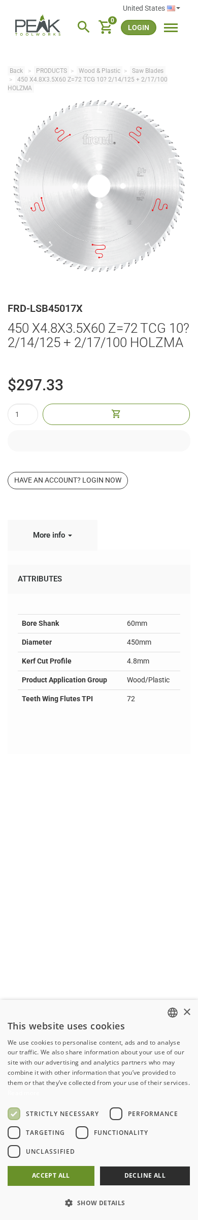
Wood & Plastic (99, 70)
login (138, 27)
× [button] (186, 1012)
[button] (99, 1202)
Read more (24, 1093)
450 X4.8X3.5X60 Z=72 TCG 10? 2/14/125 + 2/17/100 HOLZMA (88, 84)
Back (16, 70)
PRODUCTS (51, 70)
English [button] (151, 9)
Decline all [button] (145, 1175)
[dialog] (99, 1110)
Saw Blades (147, 70)
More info (50, 535)
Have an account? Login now (67, 480)
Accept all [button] (51, 1175)
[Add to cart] (116, 414)
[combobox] (173, 1012)
